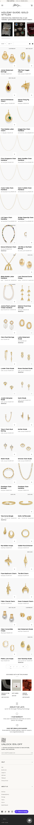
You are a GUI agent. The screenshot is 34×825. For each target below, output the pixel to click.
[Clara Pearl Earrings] (8, 324)
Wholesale (3, 778)
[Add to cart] (14, 65)
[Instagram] (12, 811)
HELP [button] (3, 762)
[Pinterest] (9, 811)
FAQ (2, 767)
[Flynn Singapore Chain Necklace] (8, 146)
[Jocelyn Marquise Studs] (8, 385)
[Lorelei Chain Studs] (8, 355)
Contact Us (3, 772)
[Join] (30, 752)
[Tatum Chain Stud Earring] (8, 416)
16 (23, 666)
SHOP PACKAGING (26, 697)
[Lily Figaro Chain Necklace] (8, 205)
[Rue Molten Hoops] (8, 533)
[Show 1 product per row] (29, 44)
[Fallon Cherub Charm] (8, 588)
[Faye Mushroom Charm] (8, 560)
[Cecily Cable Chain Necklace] (8, 175)
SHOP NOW (14, 695)
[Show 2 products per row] (32, 44)
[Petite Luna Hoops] (8, 646)
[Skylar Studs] (8, 446)
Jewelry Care (4, 770)
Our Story (3, 791)
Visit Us (2, 799)
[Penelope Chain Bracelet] (8, 474)
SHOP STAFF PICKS (5, 697)
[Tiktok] (5, 811)
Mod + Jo (4, 822)
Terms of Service (4, 780)
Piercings (3, 797)
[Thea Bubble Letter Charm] (8, 116)
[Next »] (26, 666)
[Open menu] (4, 5)
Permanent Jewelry (5, 794)
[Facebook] (2, 811)
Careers (3, 802)
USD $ (4, 819)
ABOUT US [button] (4, 786)
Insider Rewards (4, 805)
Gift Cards (3, 775)
